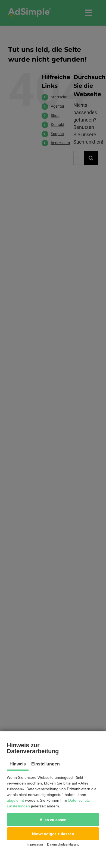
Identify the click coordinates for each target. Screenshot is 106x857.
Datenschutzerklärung (63, 844)
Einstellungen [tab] (45, 764)
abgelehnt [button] (15, 800)
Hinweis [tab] (18, 764)
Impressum (35, 844)
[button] (53, 819)
